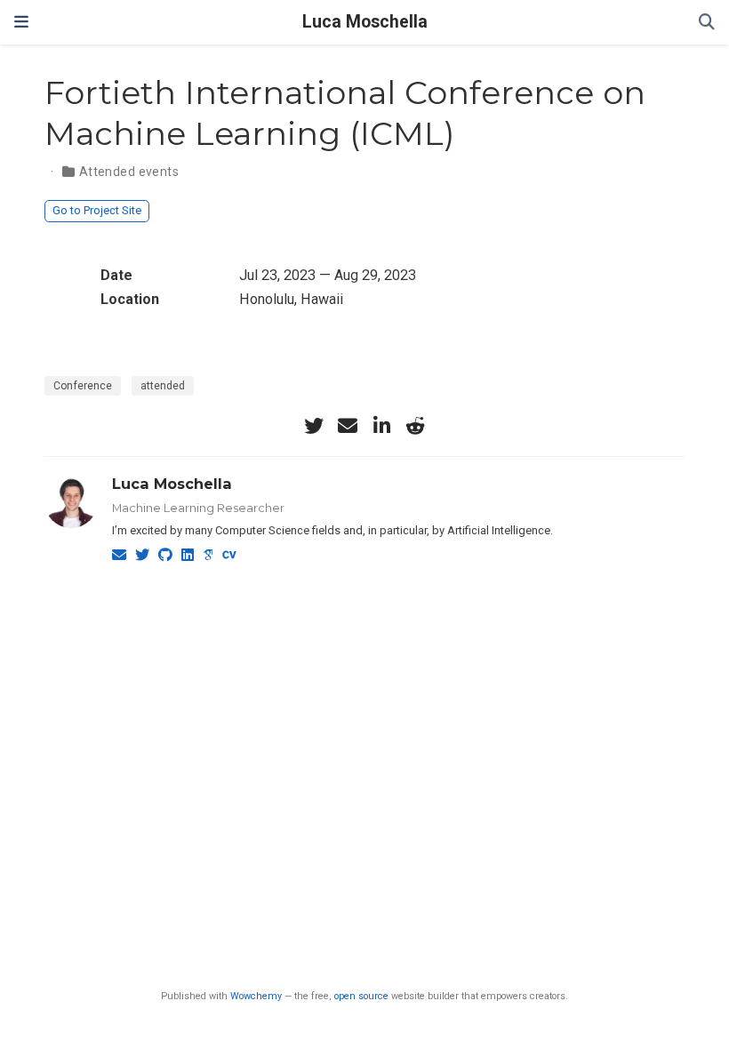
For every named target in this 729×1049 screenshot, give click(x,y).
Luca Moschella (365, 22)
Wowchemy (256, 996)
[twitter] (313, 425)
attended (162, 386)
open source (361, 996)
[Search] (707, 22)
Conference (82, 386)
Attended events (129, 171)
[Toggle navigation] (21, 22)
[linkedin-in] (381, 425)
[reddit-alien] (415, 425)
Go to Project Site (96, 210)
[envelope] (347, 425)
